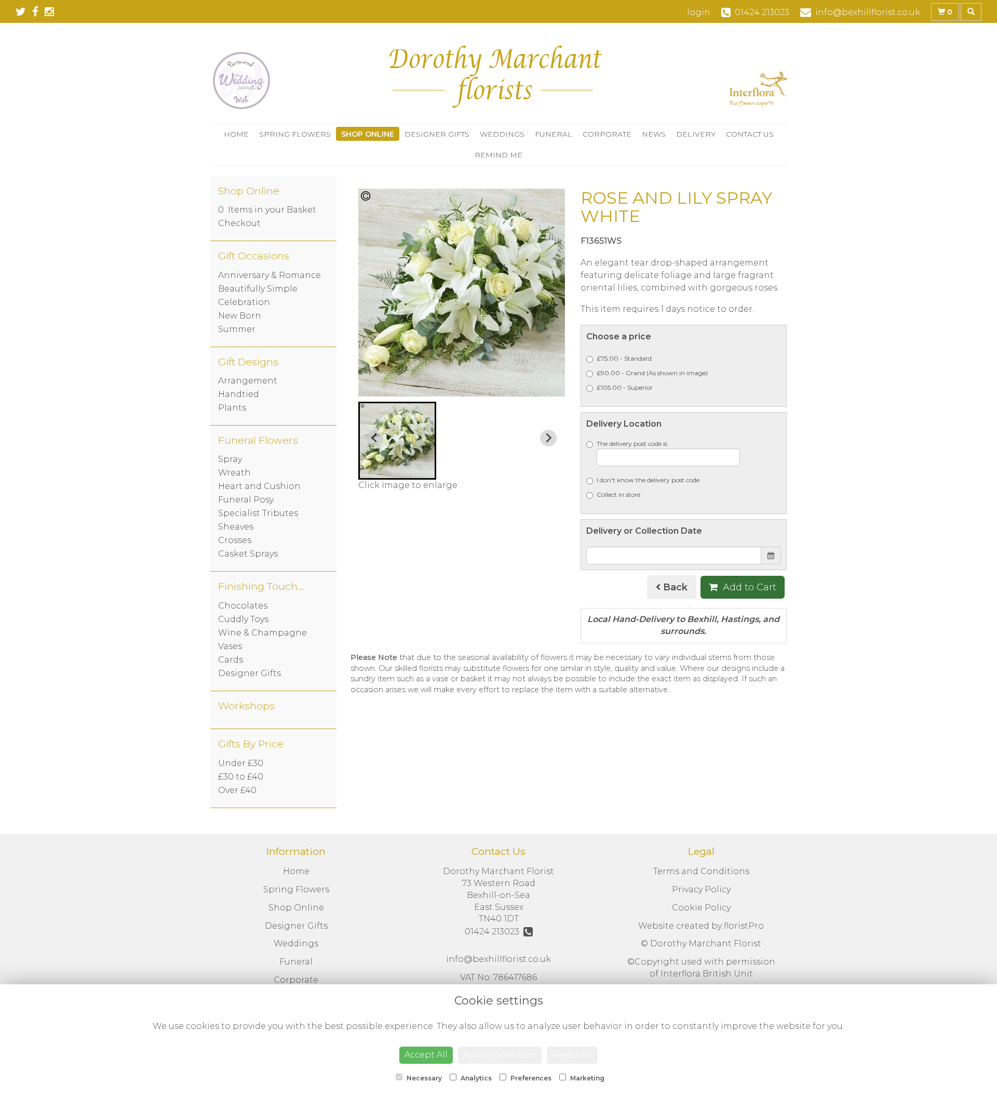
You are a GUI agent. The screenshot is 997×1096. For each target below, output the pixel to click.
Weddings (502, 134)
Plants (232, 408)
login (698, 12)
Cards (230, 660)
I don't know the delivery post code (648, 480)
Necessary (423, 1078)
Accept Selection (499, 1055)
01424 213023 (494, 931)
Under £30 (240, 763)
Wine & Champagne (262, 633)
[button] (397, 441)
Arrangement (247, 381)
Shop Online (367, 134)
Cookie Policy (701, 908)
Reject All (572, 1055)
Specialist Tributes (258, 513)
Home (236, 134)
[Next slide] (548, 438)
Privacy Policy (701, 889)
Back (674, 587)
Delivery (696, 134)
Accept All (426, 1055)
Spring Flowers (295, 134)
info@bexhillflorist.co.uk (498, 959)
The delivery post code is (632, 443)
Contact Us (750, 134)
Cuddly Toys (243, 619)
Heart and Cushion (259, 486)
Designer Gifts (437, 134)
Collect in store (618, 494)
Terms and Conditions (701, 871)
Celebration (244, 302)
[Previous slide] (375, 438)
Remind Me (498, 155)
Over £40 (237, 790)
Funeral (553, 134)
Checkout (239, 223)
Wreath (234, 473)
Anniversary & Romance (269, 275)
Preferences (530, 1078)
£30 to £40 (240, 777)
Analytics (475, 1078)
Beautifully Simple (258, 289)
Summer (236, 329)
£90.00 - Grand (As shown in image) (652, 373)
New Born (239, 316)
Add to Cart (748, 587)
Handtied (238, 394)
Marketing (586, 1078)
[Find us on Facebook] (38, 11)
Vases (230, 646)
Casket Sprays (248, 554)
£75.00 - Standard (624, 358)
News (654, 134)
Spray (230, 459)
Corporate (607, 134)
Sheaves (235, 527)
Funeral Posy (246, 500)
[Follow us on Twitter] (24, 11)
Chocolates (242, 606)
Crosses (234, 540)
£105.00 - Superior (625, 387)
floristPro (744, 926)
